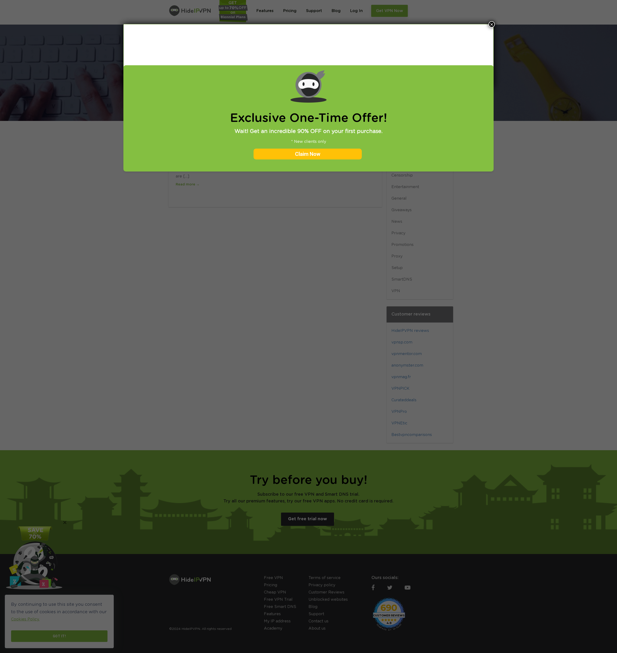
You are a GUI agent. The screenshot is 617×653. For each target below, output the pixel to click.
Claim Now (307, 154)
